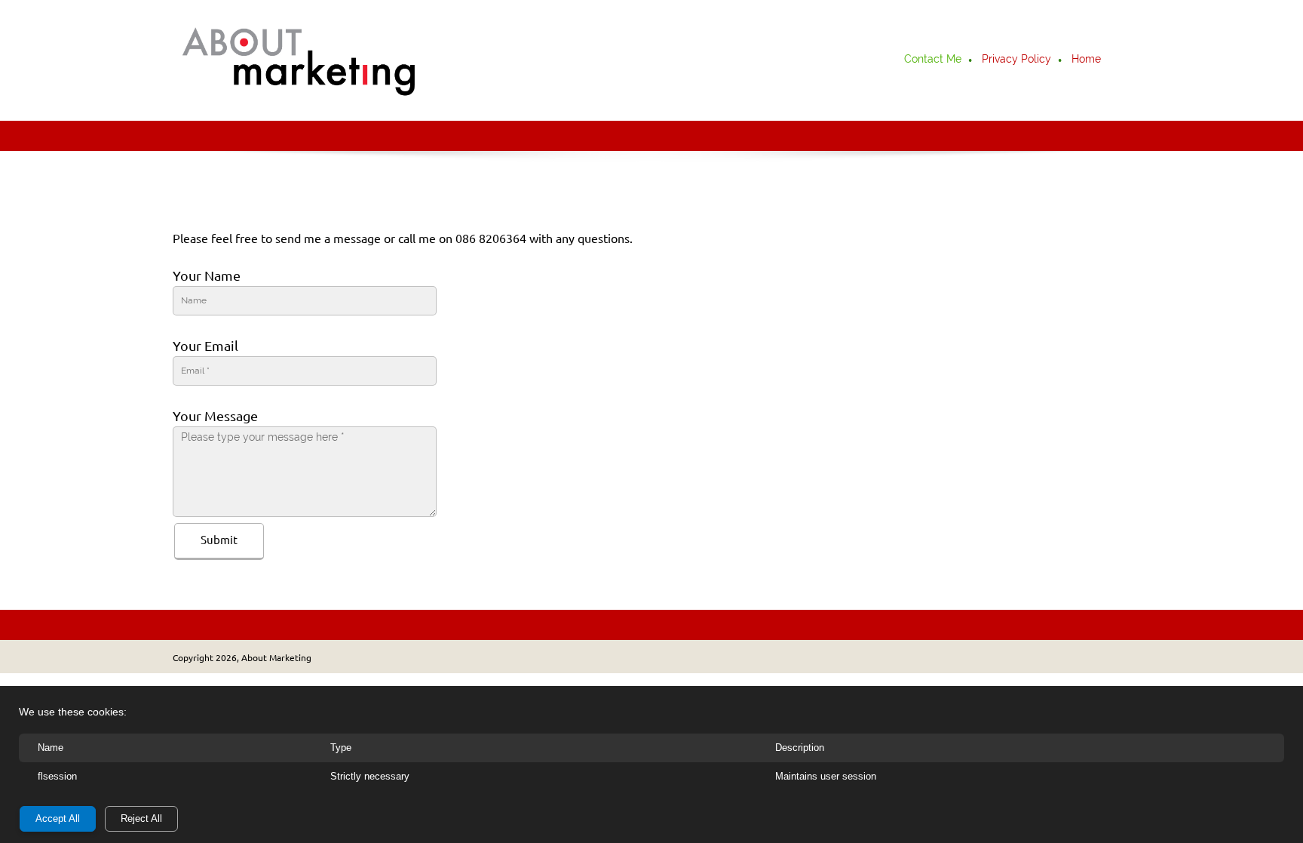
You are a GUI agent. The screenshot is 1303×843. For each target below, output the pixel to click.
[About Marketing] (299, 60)
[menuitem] (933, 60)
